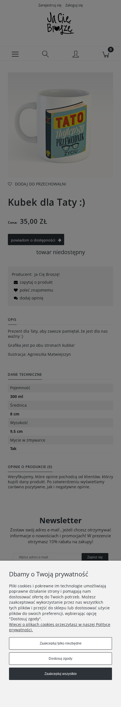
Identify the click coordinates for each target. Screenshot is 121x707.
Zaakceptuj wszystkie (60, 674)
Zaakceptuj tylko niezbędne (61, 643)
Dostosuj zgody (60, 659)
